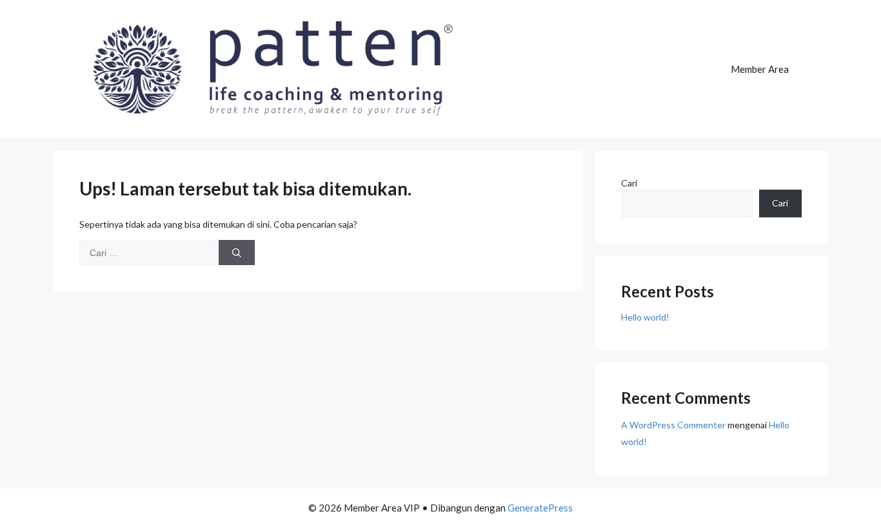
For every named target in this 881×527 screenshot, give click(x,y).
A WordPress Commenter (673, 424)
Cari (629, 182)
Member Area (760, 69)
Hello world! (645, 317)
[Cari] (237, 252)
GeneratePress (540, 507)
